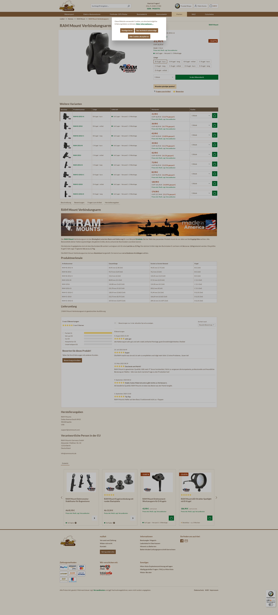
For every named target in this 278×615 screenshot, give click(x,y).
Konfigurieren (127, 30)
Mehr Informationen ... (144, 24)
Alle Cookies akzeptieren (139, 36)
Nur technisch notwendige (146, 30)
